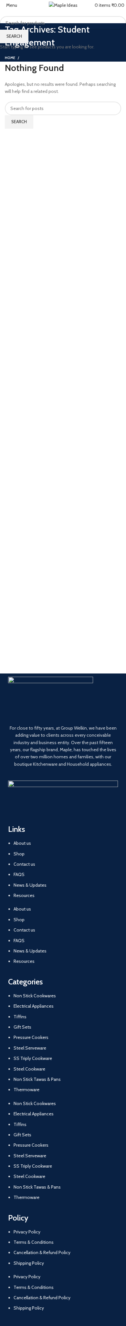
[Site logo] (63, 5)
